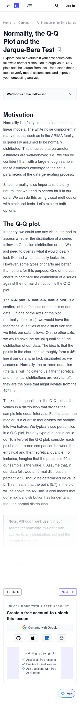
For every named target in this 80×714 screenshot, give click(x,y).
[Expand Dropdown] (71, 94)
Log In (70, 5)
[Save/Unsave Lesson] (59, 49)
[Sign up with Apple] (33, 638)
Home (7, 22)
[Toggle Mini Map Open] (29, 6)
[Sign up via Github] (18, 638)
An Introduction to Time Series (56, 22)
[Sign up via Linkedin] (47, 638)
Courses (23, 22)
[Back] (8, 6)
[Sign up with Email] (61, 638)
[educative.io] (16, 5)
